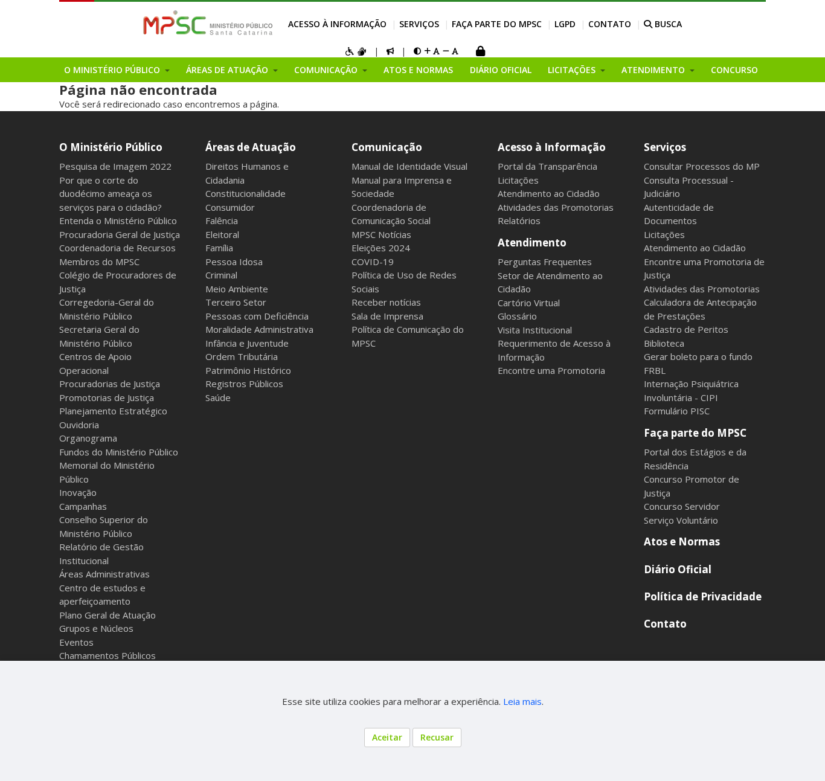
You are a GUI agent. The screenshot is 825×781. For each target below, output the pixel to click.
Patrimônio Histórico (248, 370)
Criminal (221, 275)
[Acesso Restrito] (480, 52)
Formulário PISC (677, 411)
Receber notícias (386, 302)
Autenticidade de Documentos (679, 214)
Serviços (419, 24)
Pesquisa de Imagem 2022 (115, 166)
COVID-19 (373, 262)
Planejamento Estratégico (113, 411)
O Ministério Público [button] (113, 70)
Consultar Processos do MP (702, 166)
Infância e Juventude (247, 343)
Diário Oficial (500, 70)
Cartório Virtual (529, 303)
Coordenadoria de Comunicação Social (391, 214)
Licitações (518, 180)
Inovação (78, 492)
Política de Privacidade (703, 596)
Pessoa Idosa (234, 262)
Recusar (437, 737)
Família (219, 248)
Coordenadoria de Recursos (117, 248)
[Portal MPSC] (214, 23)
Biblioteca (664, 343)
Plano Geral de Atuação (107, 615)
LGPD (565, 24)
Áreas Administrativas (104, 574)
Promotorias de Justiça (106, 397)
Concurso (734, 70)
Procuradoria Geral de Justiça (119, 234)
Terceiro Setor (235, 302)
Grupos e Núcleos (96, 628)
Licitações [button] (573, 70)
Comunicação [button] (327, 70)
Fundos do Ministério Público (118, 452)
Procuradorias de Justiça (109, 384)
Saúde (218, 397)
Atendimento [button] (654, 70)
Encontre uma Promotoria (551, 370)
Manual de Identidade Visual (409, 166)
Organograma (88, 438)
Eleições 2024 (381, 248)
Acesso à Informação (337, 24)
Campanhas (83, 506)
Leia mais (522, 701)
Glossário (517, 316)
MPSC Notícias (381, 234)
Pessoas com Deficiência (257, 316)
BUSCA (667, 24)
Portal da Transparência (547, 166)
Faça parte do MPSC (497, 24)
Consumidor (230, 207)
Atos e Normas (418, 70)
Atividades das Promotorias (556, 207)
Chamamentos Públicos (107, 655)
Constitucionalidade (245, 193)
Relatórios (519, 220)
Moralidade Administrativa (259, 329)
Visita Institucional (535, 330)
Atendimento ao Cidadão (549, 193)
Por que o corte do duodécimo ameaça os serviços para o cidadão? (110, 193)
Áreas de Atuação (250, 147)
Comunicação (387, 147)
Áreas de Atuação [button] (228, 70)
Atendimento (532, 242)
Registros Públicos (244, 384)
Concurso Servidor (682, 506)
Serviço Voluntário (681, 520)
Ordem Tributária (241, 356)
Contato (609, 24)
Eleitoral (222, 234)
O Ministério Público (110, 147)
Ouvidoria (79, 425)
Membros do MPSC (99, 262)
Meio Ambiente (236, 289)
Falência (221, 220)
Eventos (76, 642)
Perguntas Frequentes (545, 262)
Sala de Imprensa (387, 316)
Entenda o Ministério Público (118, 220)
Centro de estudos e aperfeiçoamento (102, 595)
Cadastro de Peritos (686, 329)
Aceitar (387, 737)
